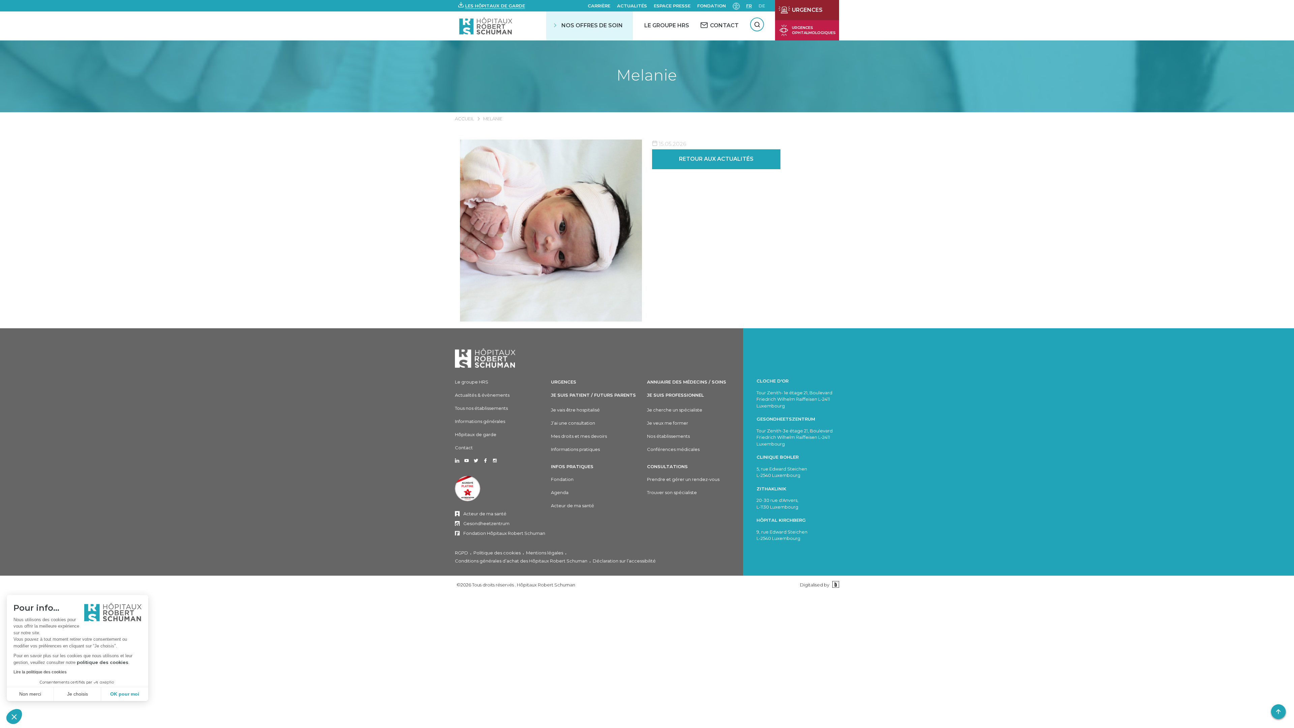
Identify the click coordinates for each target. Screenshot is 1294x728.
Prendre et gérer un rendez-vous (683, 479)
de (762, 5)
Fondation (711, 5)
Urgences (563, 382)
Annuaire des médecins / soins (686, 382)
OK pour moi (124, 694)
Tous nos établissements (481, 408)
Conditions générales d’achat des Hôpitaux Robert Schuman (521, 561)
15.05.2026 (671, 144)
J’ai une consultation (573, 423)
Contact (464, 447)
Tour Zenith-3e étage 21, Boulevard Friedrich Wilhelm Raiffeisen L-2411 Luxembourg (795, 437)
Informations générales (480, 421)
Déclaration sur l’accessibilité (624, 561)
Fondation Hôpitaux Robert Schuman (504, 533)
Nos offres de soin (592, 25)
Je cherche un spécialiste (674, 410)
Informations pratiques (575, 449)
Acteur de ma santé (484, 513)
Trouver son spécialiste (672, 492)
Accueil (464, 118)
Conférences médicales (673, 449)
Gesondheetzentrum (486, 523)
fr (749, 5)
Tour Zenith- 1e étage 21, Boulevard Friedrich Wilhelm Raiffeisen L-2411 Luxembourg (794, 399)
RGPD (461, 552)
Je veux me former (667, 423)
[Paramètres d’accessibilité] (736, 5)
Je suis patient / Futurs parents (593, 395)
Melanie (647, 75)
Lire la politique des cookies (40, 672)
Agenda (559, 492)
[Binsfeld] (835, 584)
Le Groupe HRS (666, 25)
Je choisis (77, 694)
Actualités (632, 5)
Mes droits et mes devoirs (579, 436)
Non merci (30, 694)
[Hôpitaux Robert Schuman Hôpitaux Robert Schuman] (486, 25)
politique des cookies (102, 662)
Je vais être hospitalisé (575, 410)
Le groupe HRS (471, 382)
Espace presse (672, 5)
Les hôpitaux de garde (495, 5)
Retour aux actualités (716, 159)
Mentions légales (544, 552)
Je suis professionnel (675, 395)
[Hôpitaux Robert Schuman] (485, 358)
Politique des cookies (497, 552)
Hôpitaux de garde (475, 434)
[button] (14, 716)
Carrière (599, 5)
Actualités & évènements (482, 395)
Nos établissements (668, 436)
